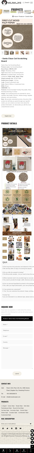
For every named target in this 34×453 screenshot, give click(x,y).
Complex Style (13, 412)
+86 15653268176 (12, 393)
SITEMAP (30, 438)
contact (17, 451)
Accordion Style (14, 410)
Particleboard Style (6, 408)
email (3, 451)
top (30, 451)
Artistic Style (4, 412)
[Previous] (2, 53)
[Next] (31, 53)
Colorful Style (29, 16)
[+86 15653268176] (32, 434)
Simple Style (19, 406)
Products (21, 16)
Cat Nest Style (5, 410)
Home (16, 16)
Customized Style (6, 415)
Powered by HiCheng (21, 436)
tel (10, 451)
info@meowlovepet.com (13, 397)
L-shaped (4, 406)
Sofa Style (26, 406)
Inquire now (8, 116)
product (24, 451)
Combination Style (23, 412)
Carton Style (11, 406)
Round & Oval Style (18, 408)
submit (17, 373)
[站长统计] (29, 436)
